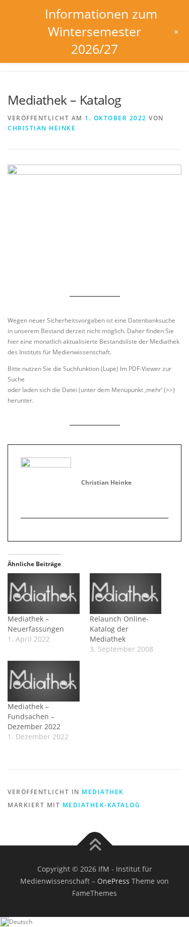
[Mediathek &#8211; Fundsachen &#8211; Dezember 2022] (44, 681)
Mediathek (103, 792)
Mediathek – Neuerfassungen (36, 624)
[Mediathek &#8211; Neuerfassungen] (44, 593)
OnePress (113, 881)
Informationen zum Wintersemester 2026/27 (101, 31)
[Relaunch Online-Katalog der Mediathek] (126, 593)
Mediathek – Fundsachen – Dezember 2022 (34, 716)
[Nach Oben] (94, 846)
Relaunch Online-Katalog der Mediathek (119, 629)
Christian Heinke (42, 128)
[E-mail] (28, 535)
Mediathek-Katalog (101, 805)
